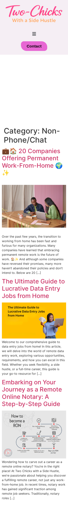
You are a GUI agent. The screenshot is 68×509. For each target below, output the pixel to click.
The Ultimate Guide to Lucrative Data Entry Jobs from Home (33, 288)
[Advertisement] (34, 90)
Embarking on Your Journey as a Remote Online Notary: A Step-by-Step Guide (32, 393)
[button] (34, 33)
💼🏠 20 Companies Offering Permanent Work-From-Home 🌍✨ (32, 161)
